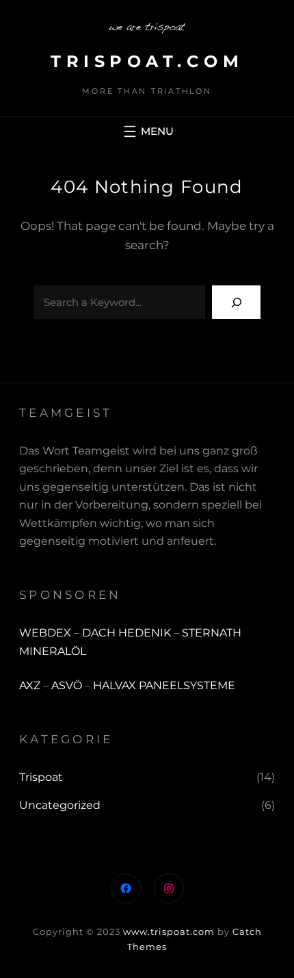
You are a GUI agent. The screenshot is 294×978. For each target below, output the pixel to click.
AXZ (29, 685)
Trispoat (41, 777)
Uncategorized (60, 805)
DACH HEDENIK (126, 632)
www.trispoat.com (169, 931)
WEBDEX (46, 632)
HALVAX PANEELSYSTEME (164, 685)
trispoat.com (147, 61)
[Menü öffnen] (147, 131)
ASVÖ (66, 685)
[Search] (236, 302)
